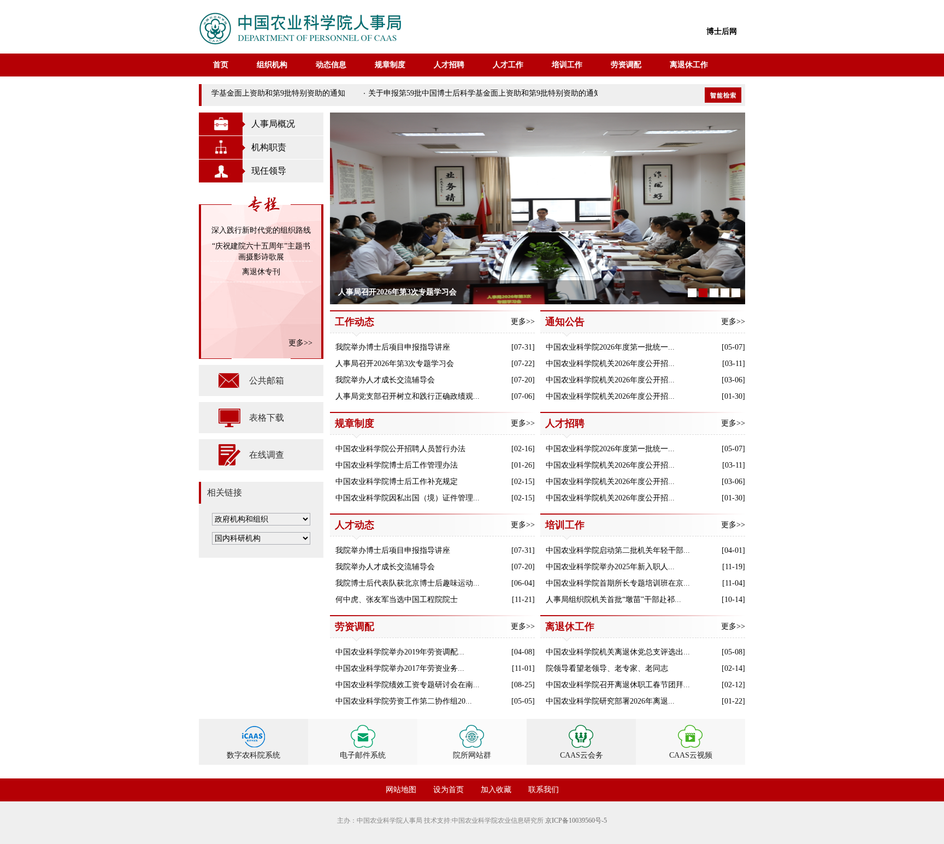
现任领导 (268, 170)
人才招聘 (449, 65)
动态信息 (331, 65)
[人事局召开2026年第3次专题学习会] (538, 208)
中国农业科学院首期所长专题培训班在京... (618, 583)
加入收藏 (496, 790)
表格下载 (266, 417)
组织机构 (272, 65)
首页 (220, 65)
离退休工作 (689, 65)
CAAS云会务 (581, 755)
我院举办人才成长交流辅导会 (385, 380)
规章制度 (390, 65)
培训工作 (567, 65)
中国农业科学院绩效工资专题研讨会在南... (407, 685)
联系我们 (543, 790)
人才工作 (508, 65)
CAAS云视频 (690, 755)
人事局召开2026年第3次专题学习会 (394, 363)
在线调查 (266, 454)
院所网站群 (472, 755)
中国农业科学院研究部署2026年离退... (610, 701)
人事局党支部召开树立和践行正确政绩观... (407, 396)
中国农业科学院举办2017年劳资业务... (399, 668)
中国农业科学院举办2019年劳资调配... (399, 652)
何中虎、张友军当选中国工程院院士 (396, 599)
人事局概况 (273, 123)
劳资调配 (626, 65)
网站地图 (401, 790)
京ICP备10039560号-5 (576, 820)
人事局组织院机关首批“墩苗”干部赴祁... (613, 599)
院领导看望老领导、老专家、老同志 (607, 668)
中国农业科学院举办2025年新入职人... (610, 567)
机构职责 (268, 147)
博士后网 (721, 31)
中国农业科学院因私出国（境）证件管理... (407, 498)
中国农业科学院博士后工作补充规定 (396, 481)
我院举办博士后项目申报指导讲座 (392, 347)
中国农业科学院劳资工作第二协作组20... (403, 701)
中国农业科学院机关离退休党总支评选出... (618, 652)
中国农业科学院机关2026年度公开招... (610, 363)
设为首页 (448, 790)
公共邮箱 (266, 380)
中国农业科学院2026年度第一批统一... (610, 347)
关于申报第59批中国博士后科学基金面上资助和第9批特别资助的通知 (220, 93)
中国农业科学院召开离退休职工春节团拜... (618, 685)
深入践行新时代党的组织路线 (261, 230)
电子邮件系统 (363, 755)
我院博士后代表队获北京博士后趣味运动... (407, 583)
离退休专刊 (261, 272)
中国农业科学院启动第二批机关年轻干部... (618, 550)
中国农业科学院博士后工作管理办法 (396, 465)
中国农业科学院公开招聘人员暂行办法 (400, 449)
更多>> (300, 343)
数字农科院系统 (253, 755)
